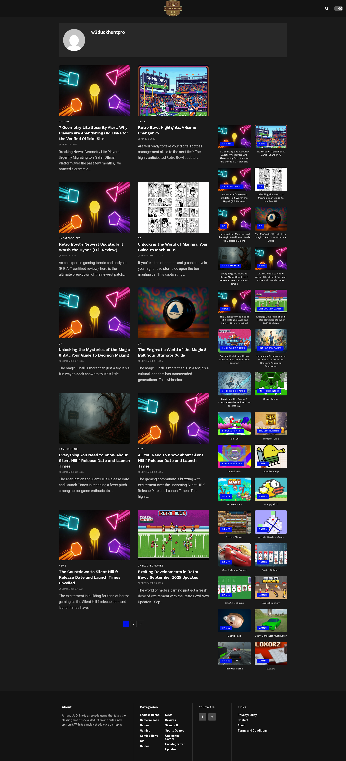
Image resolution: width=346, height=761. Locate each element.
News (141, 121)
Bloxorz (271, 668)
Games (263, 464)
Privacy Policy (247, 715)
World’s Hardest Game (271, 537)
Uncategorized (70, 238)
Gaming (64, 121)
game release (68, 449)
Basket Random (271, 603)
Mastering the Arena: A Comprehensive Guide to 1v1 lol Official (234, 402)
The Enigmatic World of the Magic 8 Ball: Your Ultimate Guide (271, 237)
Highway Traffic (234, 668)
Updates (170, 749)
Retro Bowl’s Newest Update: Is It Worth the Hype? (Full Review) (234, 198)
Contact (243, 720)
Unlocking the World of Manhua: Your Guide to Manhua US (270, 198)
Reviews (170, 720)
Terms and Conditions (253, 730)
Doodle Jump (271, 471)
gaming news (149, 735)
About (241, 725)
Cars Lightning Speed (234, 570)
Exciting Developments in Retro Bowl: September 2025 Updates (270, 320)
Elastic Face (234, 635)
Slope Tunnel (271, 399)
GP (139, 238)
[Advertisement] (253, 90)
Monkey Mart (234, 504)
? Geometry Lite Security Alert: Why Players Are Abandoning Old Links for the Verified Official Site (93, 133)
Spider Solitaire (271, 570)
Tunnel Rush (234, 471)
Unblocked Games (150, 565)
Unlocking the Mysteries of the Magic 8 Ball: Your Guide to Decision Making (234, 237)
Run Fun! (234, 438)
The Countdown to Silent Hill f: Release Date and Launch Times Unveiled (89, 577)
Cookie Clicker (234, 537)
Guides (144, 746)
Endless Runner (269, 391)
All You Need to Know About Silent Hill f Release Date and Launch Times (170, 461)
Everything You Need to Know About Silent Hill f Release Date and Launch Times (94, 461)
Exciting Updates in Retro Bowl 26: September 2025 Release (234, 359)
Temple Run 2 (271, 438)
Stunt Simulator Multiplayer (271, 635)
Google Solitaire (234, 603)
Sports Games (174, 730)
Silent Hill (171, 725)
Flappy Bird (270, 504)
